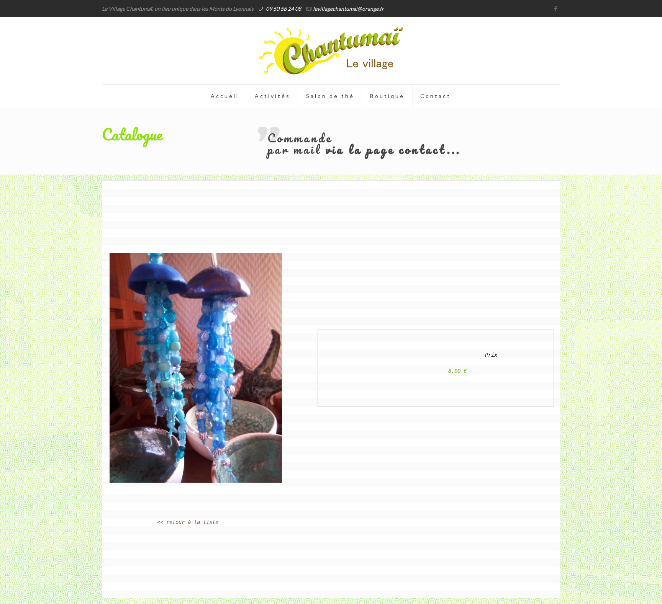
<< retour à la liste (187, 522)
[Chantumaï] (331, 50)
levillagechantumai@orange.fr (348, 8)
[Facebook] (556, 8)
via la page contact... (393, 149)
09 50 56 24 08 (283, 8)
